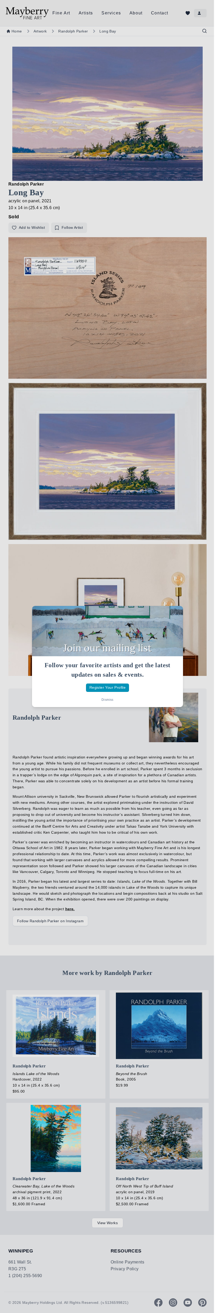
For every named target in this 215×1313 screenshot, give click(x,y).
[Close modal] (174, 614)
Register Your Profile (107, 687)
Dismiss (107, 700)
